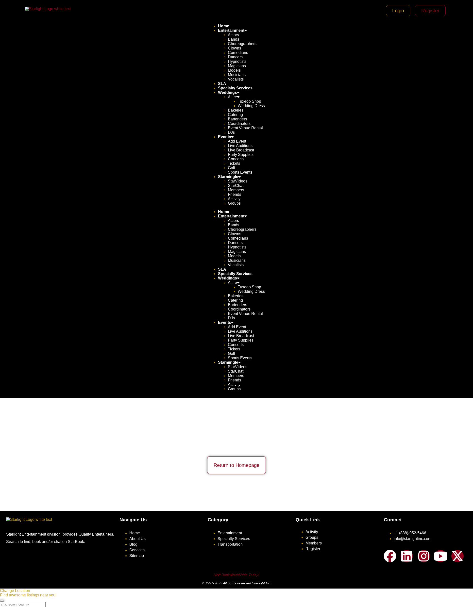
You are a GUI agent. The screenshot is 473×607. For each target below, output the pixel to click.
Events (224, 137)
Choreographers (242, 44)
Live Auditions (240, 146)
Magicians (237, 66)
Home (223, 26)
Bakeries (235, 110)
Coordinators (239, 123)
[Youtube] (440, 556)
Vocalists (236, 79)
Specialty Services (235, 88)
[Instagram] (424, 556)
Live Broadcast (241, 150)
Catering (235, 115)
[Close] (2, 601)
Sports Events (240, 172)
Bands (233, 39)
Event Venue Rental (245, 128)
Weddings (227, 92)
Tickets (234, 163)
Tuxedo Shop (249, 101)
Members (236, 190)
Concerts (236, 159)
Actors (233, 35)
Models (234, 70)
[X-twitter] (457, 556)
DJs (231, 132)
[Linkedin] (407, 556)
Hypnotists (237, 61)
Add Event (237, 141)
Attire (232, 97)
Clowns (234, 48)
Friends (234, 194)
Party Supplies (240, 154)
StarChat (235, 185)
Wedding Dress (251, 106)
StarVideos (237, 181)
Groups (234, 203)
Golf (231, 168)
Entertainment (231, 30)
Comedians (238, 52)
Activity (234, 199)
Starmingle (228, 177)
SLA (222, 84)
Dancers (235, 57)
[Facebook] (390, 556)
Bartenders (237, 119)
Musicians (237, 75)
